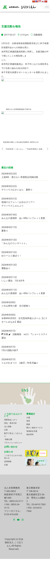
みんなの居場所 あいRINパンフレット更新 (23, 218)
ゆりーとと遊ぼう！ (11, 255)
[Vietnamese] (45, 1)
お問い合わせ (11, 446)
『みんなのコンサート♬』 (14, 243)
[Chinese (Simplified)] (33, 1)
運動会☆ (5, 268)
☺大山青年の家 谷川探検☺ (15, 305)
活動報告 (37, 34)
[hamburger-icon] (47, 7)
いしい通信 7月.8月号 (12, 280)
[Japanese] (42, 1)
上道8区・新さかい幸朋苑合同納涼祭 (19, 177)
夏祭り (4, 230)
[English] (36, 1)
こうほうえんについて (13, 414)
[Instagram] (25, 398)
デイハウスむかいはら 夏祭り (16, 189)
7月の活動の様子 (9, 350)
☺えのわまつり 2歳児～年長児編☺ (19, 362)
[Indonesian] (39, 1)
